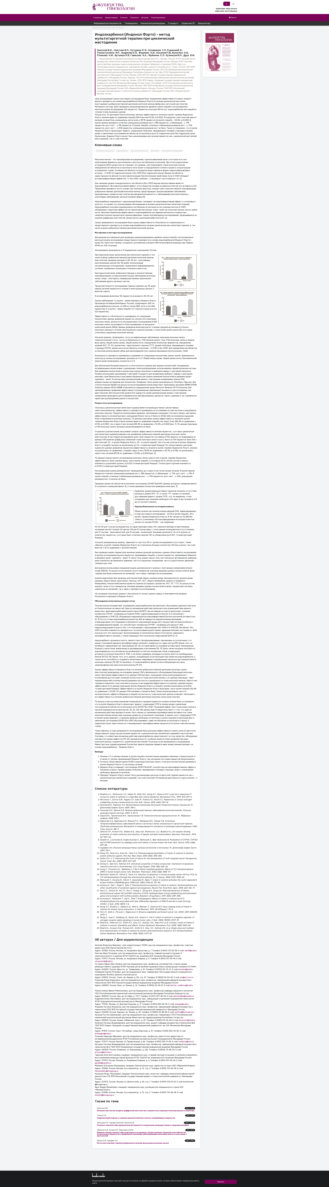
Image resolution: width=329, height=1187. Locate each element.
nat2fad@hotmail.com (184, 1012)
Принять (220, 1182)
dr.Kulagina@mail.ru (103, 1033)
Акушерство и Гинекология (102, 28)
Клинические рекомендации (153, 23)
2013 (116, 28)
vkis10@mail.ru (191, 950)
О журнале (97, 18)
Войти (233, 18)
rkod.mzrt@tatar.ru (187, 1020)
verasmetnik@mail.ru (104, 961)
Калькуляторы (204, 23)
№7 (123, 28)
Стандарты (173, 23)
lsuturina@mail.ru (185, 969)
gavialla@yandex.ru (103, 1063)
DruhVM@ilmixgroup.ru (104, 1095)
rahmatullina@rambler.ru (183, 996)
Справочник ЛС (188, 23)
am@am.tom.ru (186, 977)
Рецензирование (158, 18)
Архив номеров (111, 18)
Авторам (144, 18)
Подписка (134, 18)
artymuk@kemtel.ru (103, 1052)
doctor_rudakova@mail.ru (181, 985)
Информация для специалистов (107, 23)
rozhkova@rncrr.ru (186, 1041)
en (233, 4)
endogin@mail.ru (182, 1004)
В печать (124, 18)
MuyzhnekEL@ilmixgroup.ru (106, 1071)
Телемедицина (131, 23)
